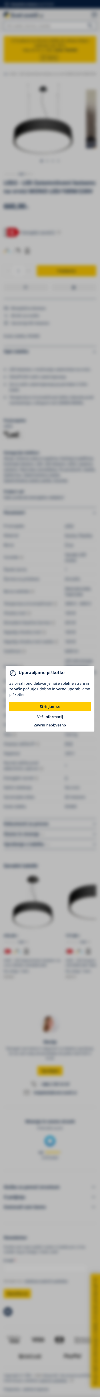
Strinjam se (50, 706)
